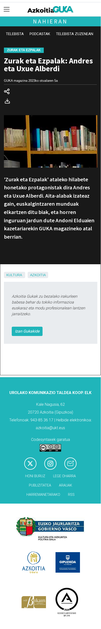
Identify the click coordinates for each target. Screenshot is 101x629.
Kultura (14, 275)
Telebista (15, 34)
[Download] (9, 102)
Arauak (65, 485)
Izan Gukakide (27, 331)
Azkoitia (38, 275)
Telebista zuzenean (74, 34)
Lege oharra (64, 476)
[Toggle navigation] (6, 9)
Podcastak (40, 34)
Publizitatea (40, 485)
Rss (71, 495)
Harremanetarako (43, 495)
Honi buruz (35, 476)
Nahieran (50, 21)
